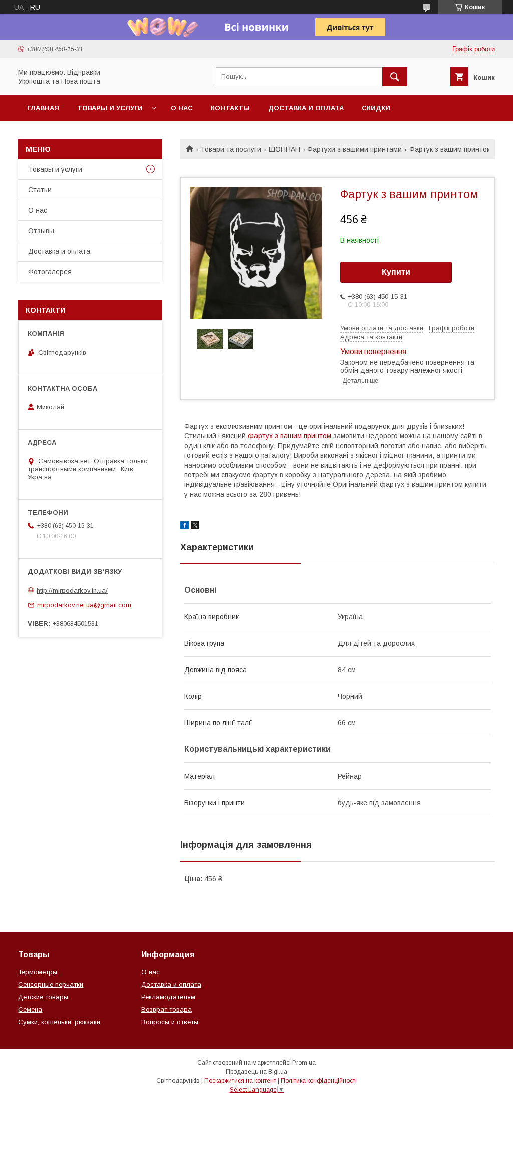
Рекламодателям (168, 997)
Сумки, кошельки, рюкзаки (59, 1022)
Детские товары (43, 997)
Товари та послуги (230, 149)
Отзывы (41, 231)
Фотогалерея (50, 272)
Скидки (376, 108)
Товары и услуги (110, 108)
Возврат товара (166, 1009)
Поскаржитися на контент (240, 1080)
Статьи (40, 190)
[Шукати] (394, 76)
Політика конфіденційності (319, 1080)
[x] (195, 527)
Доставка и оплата (306, 108)
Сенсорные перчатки (50, 984)
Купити (396, 272)
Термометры (37, 972)
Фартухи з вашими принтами (354, 149)
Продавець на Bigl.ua (256, 1071)
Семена (30, 1009)
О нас (182, 108)
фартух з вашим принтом (289, 436)
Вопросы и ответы (169, 1022)
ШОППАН (284, 149)
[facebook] (184, 527)
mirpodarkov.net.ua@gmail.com (84, 605)
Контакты (230, 108)
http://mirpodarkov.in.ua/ (72, 590)
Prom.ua (304, 1062)
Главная (43, 108)
